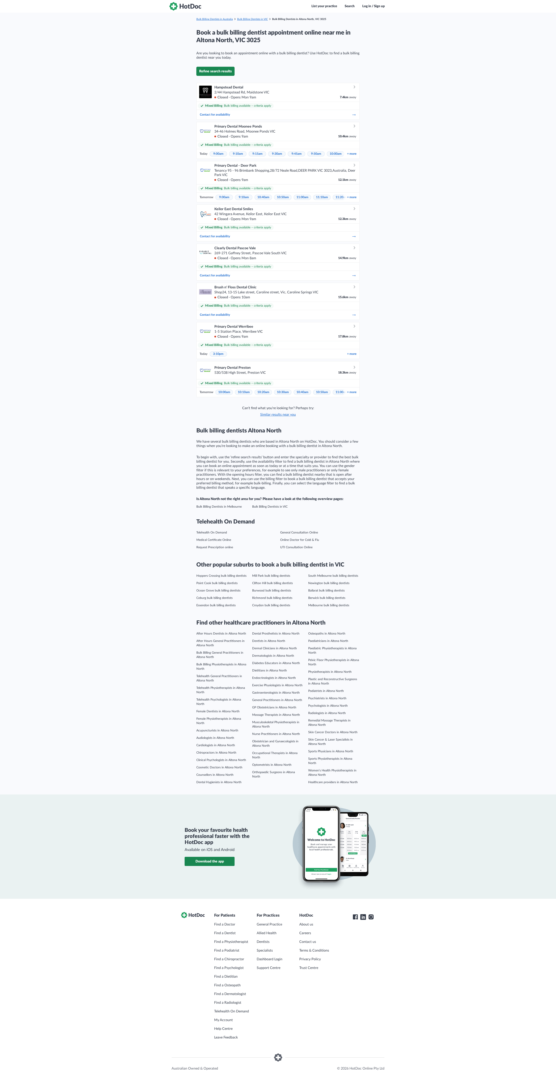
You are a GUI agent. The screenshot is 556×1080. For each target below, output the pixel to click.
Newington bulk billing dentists (328, 583)
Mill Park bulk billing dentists (271, 575)
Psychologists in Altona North (328, 705)
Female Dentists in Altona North (218, 711)
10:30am (283, 392)
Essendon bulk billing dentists (216, 605)
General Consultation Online (299, 532)
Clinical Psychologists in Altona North (221, 760)
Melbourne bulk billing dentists (328, 605)
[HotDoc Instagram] (371, 917)
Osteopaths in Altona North (326, 633)
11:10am (322, 197)
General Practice (269, 924)
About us (306, 924)
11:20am (342, 197)
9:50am (316, 153)
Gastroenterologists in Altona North (276, 692)
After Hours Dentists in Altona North (221, 633)
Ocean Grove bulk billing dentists (218, 590)
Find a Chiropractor (229, 959)
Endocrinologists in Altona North (274, 678)
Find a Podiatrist (226, 950)
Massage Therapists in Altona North (276, 714)
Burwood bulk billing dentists (271, 590)
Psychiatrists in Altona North (327, 698)
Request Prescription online (214, 547)
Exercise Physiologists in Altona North (277, 685)
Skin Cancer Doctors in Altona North (332, 732)
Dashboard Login (269, 959)
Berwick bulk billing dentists (326, 598)
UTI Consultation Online (296, 547)
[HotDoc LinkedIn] (363, 917)
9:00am (218, 153)
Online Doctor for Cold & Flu (299, 540)
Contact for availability (215, 114)
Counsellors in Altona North (214, 774)
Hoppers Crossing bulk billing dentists (221, 575)
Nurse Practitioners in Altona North (276, 734)
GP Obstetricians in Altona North (274, 707)
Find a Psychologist (229, 968)
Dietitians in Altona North (269, 670)
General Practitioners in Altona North (277, 700)
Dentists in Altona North (268, 641)
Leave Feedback (226, 1037)
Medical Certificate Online (213, 540)
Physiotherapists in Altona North (330, 671)
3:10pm (218, 354)
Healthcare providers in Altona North (333, 782)
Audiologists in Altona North (215, 737)
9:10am (238, 153)
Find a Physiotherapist (231, 942)
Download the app (209, 861)
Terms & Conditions (314, 950)
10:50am (283, 197)
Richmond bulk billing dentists (272, 598)
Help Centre (223, 1028)
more (351, 153)
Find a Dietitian (226, 976)
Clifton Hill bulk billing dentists (272, 583)
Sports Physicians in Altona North (330, 751)
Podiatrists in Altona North (326, 691)
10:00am (336, 153)
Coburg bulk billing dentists (214, 598)
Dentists (263, 942)
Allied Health (266, 933)
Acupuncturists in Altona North (217, 730)
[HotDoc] (185, 6)
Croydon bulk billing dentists (271, 605)
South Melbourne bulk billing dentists (333, 575)
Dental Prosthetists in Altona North (276, 633)
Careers (305, 933)
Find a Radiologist (227, 1002)
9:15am (257, 153)
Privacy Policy (310, 959)
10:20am (263, 392)
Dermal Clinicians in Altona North (274, 648)
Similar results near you (278, 414)
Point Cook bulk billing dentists (217, 583)
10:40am (263, 197)
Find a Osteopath (227, 985)
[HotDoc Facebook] (355, 917)
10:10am (244, 392)
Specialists (265, 950)
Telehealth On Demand (211, 532)
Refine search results (215, 71)
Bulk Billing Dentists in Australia (214, 19)
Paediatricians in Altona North (328, 641)
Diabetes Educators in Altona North (276, 663)
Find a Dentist (225, 933)
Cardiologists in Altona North (215, 745)
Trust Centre (308, 968)
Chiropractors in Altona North (216, 752)
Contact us (307, 942)
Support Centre (268, 968)
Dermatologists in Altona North (273, 655)
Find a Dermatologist (230, 994)
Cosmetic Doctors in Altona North (219, 767)
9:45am (296, 153)
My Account (223, 1020)
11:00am (302, 197)
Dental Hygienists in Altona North (219, 782)
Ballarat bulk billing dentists (326, 590)
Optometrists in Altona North (271, 764)
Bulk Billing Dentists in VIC (252, 19)
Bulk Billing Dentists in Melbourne (219, 506)
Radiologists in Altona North (327, 713)
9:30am (277, 153)
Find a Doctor (224, 924)
